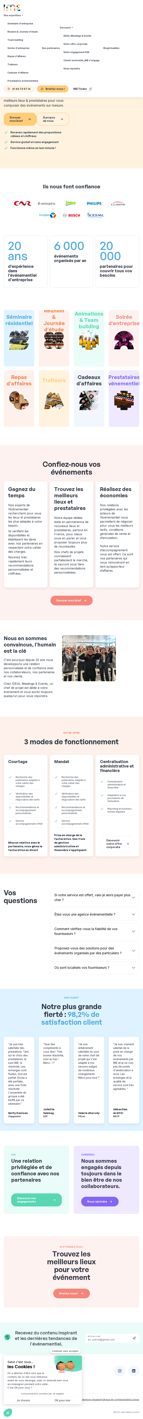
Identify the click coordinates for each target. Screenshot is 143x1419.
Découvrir (65, 27)
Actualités (113, 48)
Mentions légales (90, 1399)
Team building (15, 39)
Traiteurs (12, 64)
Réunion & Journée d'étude (22, 31)
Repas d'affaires (16, 56)
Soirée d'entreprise (18, 48)
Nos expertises (12, 15)
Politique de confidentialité (115, 1399)
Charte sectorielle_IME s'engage (81, 60)
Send (134, 1338)
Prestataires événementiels (22, 80)
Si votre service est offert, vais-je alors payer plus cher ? (92, 897)
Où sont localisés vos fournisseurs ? (81, 967)
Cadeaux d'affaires (17, 72)
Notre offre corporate (75, 44)
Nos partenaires (51, 48)
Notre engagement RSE (76, 52)
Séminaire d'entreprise (20, 23)
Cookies (134, 1399)
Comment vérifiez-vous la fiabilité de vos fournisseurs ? (85, 931)
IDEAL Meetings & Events (77, 35)
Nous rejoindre (71, 68)
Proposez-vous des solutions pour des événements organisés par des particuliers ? (88, 950)
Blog (105, 48)
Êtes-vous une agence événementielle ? (84, 914)
